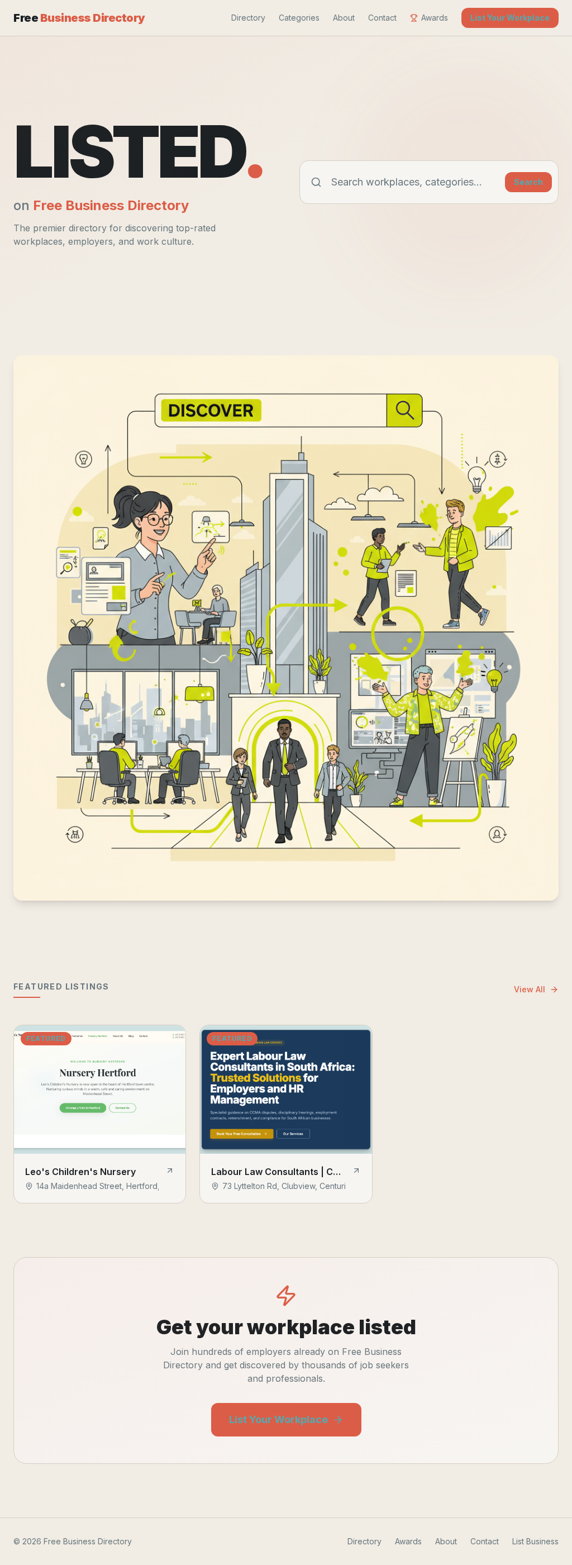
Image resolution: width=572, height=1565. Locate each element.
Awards (434, 17)
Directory (248, 17)
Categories (299, 17)
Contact (382, 17)
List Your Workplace (510, 17)
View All (529, 989)
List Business (535, 1541)
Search (528, 182)
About (344, 17)
